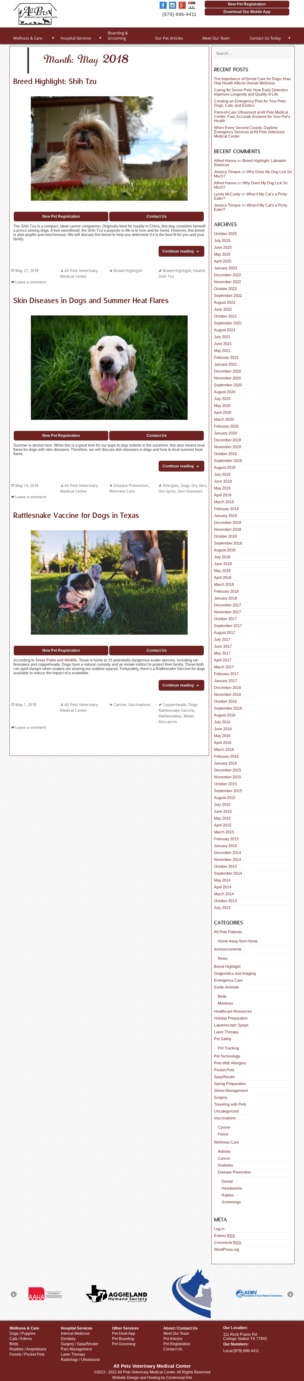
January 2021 (225, 364)
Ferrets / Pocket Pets (27, 1354)
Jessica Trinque (227, 172)
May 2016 (222, 736)
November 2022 (227, 282)
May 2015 (222, 818)
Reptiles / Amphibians (28, 1349)
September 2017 (228, 626)
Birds (222, 996)
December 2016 (227, 688)
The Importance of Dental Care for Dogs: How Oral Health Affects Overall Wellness (252, 81)
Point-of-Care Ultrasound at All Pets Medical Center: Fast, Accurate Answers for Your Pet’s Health (252, 116)
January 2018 (225, 598)
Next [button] (290, 1294)
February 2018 (226, 591)
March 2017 (224, 667)
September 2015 (228, 791)
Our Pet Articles (169, 38)
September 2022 (228, 296)
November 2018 (227, 529)
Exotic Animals (226, 987)
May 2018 (222, 571)
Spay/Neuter (224, 1077)
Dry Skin (199, 485)
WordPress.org (226, 1249)
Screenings (231, 1202)
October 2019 (225, 454)
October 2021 (225, 316)
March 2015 (224, 832)
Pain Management (76, 1349)
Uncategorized (226, 1111)
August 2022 (224, 302)
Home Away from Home (238, 941)
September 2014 (228, 873)
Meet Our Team (216, 38)
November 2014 (227, 860)
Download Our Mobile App (247, 12)
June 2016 (223, 729)
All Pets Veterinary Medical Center (79, 273)
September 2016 (228, 708)
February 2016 (226, 756)
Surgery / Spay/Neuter (79, 1344)
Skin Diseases (190, 491)
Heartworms (232, 1188)
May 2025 (222, 254)
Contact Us (157, 216)
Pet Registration (176, 1344)
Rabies (228, 1195)
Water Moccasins (176, 718)
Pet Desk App (123, 1333)
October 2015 (225, 784)
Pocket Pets (224, 1070)
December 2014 (227, 853)
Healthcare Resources (233, 1011)
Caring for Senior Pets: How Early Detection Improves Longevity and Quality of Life (251, 92)
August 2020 (224, 392)
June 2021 (223, 344)
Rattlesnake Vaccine (176, 710)
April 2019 (222, 495)
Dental (227, 1181)
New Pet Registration (247, 4)
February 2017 (226, 674)
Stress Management (231, 1091)
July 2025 (222, 241)
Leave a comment (30, 282)
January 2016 (225, 763)
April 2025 (222, 261)
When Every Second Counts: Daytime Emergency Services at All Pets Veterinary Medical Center (249, 132)
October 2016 (225, 701)
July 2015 (222, 805)
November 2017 (227, 612)
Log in (219, 1229)
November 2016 (227, 695)
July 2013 (222, 908)
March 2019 (224, 502)
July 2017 (222, 639)
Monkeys (225, 1003)
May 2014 (222, 880)
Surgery (220, 1097)
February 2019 (226, 509)
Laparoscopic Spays (231, 1025)
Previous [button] (14, 1294)
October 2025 (225, 234)
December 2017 (227, 605)
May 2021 (222, 351)
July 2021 (222, 337)
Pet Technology (227, 1056)
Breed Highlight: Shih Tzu (54, 82)
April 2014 (222, 887)
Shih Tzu (166, 276)
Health (199, 270)
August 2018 (224, 550)
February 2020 (226, 426)
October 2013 (225, 901)
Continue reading (183, 251)
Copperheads (174, 704)
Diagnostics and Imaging (235, 973)
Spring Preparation (230, 1084)
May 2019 (222, 488)
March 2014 (224, 894)
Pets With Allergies (230, 1063)
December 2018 (227, 523)
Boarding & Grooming (118, 35)
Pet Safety (222, 1039)
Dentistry (68, 1339)
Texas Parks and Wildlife (56, 660)
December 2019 (227, 440)
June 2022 (223, 309)
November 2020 (227, 378)
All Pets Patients (228, 932)
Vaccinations (139, 704)
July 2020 (222, 399)
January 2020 (225, 433)
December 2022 (227, 275)
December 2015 (227, 770)
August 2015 (224, 798)
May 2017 (222, 653)
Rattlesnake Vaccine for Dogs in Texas (76, 516)
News (223, 958)
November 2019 (227, 447)
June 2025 (223, 247)
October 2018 (225, 536)
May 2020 (222, 406)
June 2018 (223, 564)
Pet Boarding (123, 1339)
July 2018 (222, 557)
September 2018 (228, 543)
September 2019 (228, 461)
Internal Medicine (75, 1333)
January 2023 (225, 268)
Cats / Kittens (21, 1339)
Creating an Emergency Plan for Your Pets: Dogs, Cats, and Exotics (250, 103)
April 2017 (222, 660)
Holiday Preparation (231, 1018)
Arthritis (224, 1152)
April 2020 (222, 413)
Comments (227, 1243)
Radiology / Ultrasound (80, 1360)
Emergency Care (228, 980)
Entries (224, 1236)
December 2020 (227, 371)
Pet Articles (172, 1339)
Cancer (224, 1158)
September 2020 (228, 385)
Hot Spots (167, 491)
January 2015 (225, 846)
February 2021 (226, 358)
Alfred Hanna (225, 161)
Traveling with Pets (230, 1104)
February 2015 (226, 839)
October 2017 (225, 619)
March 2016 (224, 750)
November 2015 (227, 777)
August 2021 (224, 330)
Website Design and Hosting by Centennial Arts (152, 1378)
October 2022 (225, 289)
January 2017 (225, 681)
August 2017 (224, 633)
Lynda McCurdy (227, 194)
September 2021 (228, 323)
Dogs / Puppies (22, 1333)
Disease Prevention (131, 485)
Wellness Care (122, 491)
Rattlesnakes (170, 716)
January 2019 (225, 516)
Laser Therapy (226, 1032)
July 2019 (222, 474)
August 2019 (224, 468)
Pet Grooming (123, 1344)
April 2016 (222, 743)
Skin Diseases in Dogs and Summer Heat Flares (91, 301)
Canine (120, 704)
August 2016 (224, 715)
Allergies (171, 485)
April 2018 (222, 578)
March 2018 (224, 584)
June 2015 (223, 811)
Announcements (228, 949)
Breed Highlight (128, 270)
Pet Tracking (228, 1048)
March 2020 (224, 419)
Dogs (185, 485)
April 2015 (222, 825)
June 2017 (223, 646)
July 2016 (222, 722)
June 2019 (223, 481)
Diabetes (225, 1165)
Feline (223, 1134)
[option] (45, 1293)
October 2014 (225, 866)
